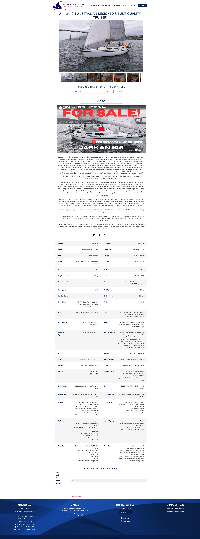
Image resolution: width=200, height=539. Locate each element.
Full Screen (107, 92)
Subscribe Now (125, 512)
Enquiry (58, 483)
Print (93, 92)
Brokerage (105, 5)
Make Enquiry (80, 92)
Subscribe (142, 5)
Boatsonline (115, 537)
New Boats (93, 5)
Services (116, 5)
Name (57, 472)
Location (58, 480)
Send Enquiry (78, 496)
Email (57, 475)
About (125, 5)
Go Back (121, 92)
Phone (57, 478)
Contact (133, 5)
